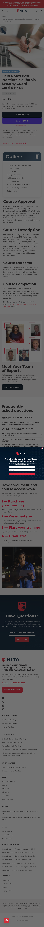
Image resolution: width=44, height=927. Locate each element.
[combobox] (22, 470)
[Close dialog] (42, 448)
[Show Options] (34, 470)
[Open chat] (6, 920)
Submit (22, 474)
